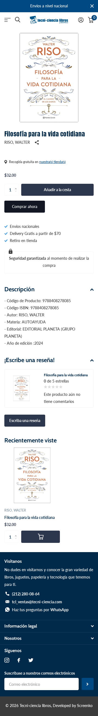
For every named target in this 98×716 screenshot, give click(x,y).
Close (92, 6)
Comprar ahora (24, 206)
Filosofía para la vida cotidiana (29, 517)
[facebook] (18, 660)
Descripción (19, 289)
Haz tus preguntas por (40, 609)
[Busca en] (17, 20)
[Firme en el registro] (81, 19)
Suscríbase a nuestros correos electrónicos (39, 673)
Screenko (85, 705)
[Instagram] (6, 660)
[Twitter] (30, 660)
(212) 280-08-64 (25, 594)
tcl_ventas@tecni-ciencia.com (37, 601)
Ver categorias (7, 20)
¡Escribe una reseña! (29, 360)
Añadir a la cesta (57, 189)
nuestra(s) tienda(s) (52, 162)
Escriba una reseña (24, 420)
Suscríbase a (87, 684)
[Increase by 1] (17, 185)
